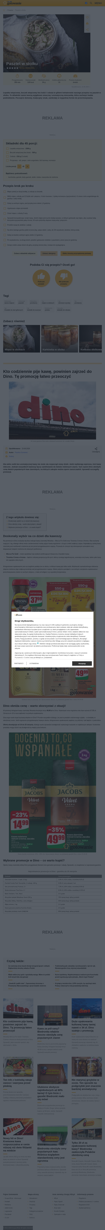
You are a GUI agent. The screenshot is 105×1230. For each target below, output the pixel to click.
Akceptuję (82, 663)
